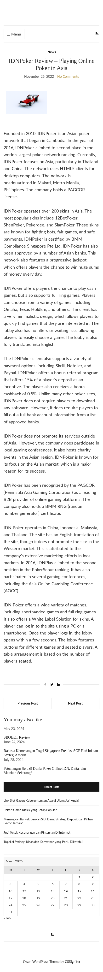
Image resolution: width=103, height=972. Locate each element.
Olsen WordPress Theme (41, 962)
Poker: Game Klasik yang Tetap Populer (30, 810)
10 (10, 891)
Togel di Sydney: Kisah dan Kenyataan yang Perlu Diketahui (43, 842)
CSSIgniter (72, 962)
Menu (15, 34)
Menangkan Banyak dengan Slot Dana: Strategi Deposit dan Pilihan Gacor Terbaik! (48, 821)
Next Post (75, 703)
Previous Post (27, 703)
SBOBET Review (17, 737)
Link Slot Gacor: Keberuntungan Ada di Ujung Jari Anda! (41, 800)
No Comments (68, 76)
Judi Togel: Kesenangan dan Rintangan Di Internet (37, 832)
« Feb (7, 918)
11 (24, 891)
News (51, 52)
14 (66, 891)
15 (79, 891)
